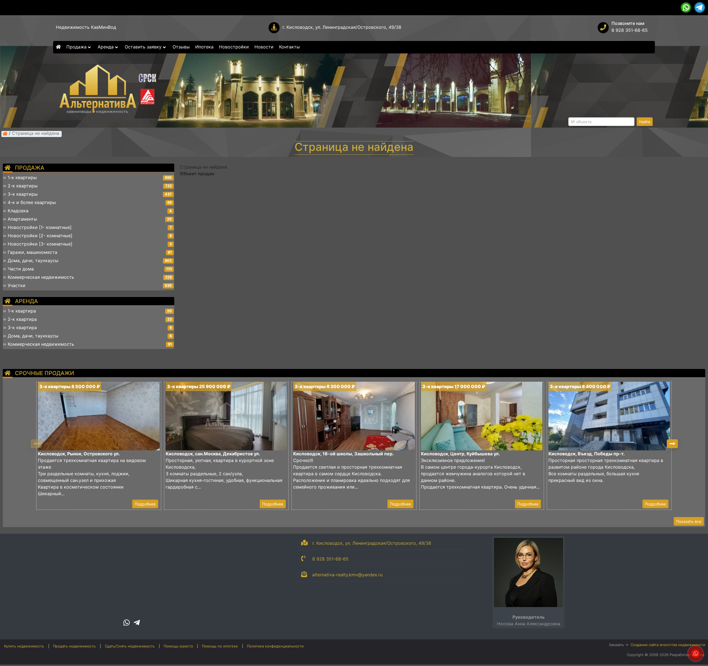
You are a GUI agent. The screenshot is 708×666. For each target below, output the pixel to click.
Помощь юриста (178, 646)
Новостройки (234, 47)
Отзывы (181, 47)
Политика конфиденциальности (275, 646)
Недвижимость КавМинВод (86, 27)
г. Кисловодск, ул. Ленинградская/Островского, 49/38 (341, 27)
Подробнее (145, 504)
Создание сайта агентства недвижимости (668, 644)
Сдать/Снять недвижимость (130, 646)
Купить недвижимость (24, 646)
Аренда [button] (106, 47)
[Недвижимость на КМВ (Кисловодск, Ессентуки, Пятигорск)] (4, 133)
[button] (672, 443)
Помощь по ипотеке (220, 646)
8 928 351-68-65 (629, 30)
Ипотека (204, 47)
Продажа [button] (77, 47)
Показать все (688, 521)
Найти (644, 121)
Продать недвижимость (74, 646)
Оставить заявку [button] (144, 47)
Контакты (289, 47)
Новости (264, 47)
